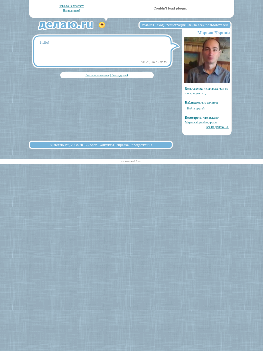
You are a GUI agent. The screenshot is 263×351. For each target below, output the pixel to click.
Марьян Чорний (214, 32)
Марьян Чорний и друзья (201, 122)
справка (123, 145)
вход (160, 25)
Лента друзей (119, 75)
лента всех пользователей (208, 25)
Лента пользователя (97, 75)
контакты (107, 145)
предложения (142, 145)
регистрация (175, 25)
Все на (217, 127)
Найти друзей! (196, 108)
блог (93, 145)
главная (148, 25)
